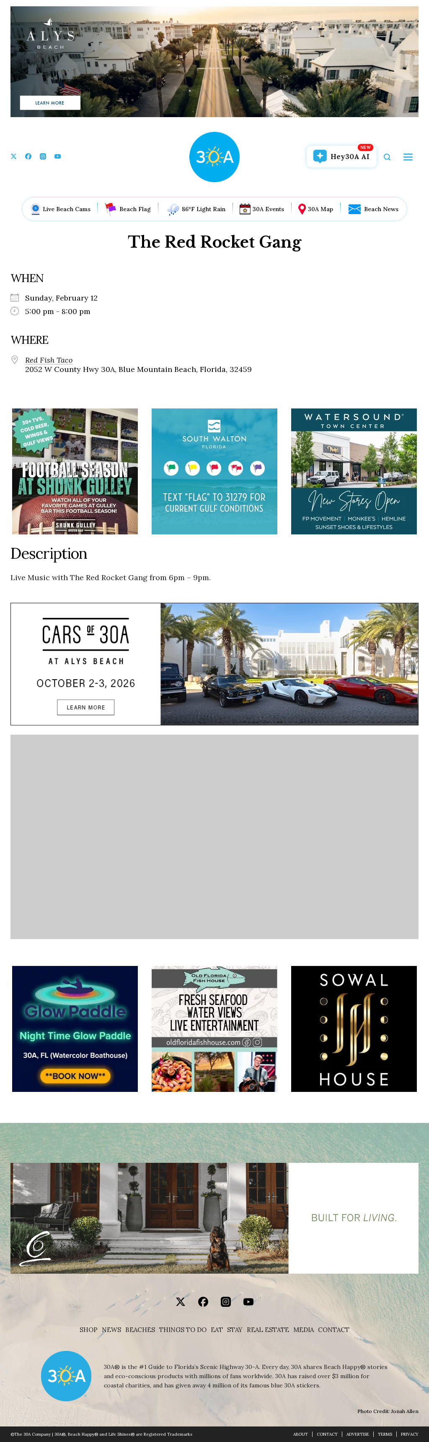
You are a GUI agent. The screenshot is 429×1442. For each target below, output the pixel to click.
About (300, 1434)
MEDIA (303, 1330)
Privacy (410, 1434)
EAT (217, 1330)
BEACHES (140, 1330)
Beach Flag (135, 209)
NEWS (111, 1330)
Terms (385, 1434)
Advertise (357, 1434)
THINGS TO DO (183, 1330)
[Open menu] (408, 157)
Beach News (381, 209)
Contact (333, 1330)
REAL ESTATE (268, 1330)
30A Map (320, 209)
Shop (89, 1330)
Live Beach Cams (66, 209)
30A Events (268, 209)
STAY (235, 1330)
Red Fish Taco (48, 360)
